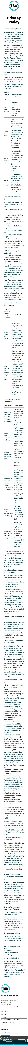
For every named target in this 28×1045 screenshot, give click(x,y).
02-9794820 (7, 1004)
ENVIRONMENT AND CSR (7, 1022)
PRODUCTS (4, 1017)
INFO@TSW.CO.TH (9, 1006)
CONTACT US (4, 1025)
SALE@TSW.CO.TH (19, 1006)
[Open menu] (2, 5)
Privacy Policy (9, 1041)
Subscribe (5, 1036)
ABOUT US (4, 1014)
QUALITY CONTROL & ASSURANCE (10, 1020)
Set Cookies (22, 1040)
